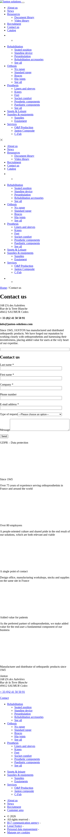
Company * (6, 384)
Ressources (13, 14)
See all (18, 62)
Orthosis (12, 65)
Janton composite (24, 791)
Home (3, 287)
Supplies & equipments (20, 114)
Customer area (15, 810)
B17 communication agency (23, 822)
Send (4, 436)
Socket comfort (23, 98)
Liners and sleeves (24, 88)
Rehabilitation (15, 46)
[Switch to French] (16, 40)
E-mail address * (9, 404)
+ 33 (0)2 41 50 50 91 (12, 691)
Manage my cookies (18, 832)
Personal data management (22, 829)
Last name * (7, 364)
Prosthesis (12, 85)
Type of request (9, 414)
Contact (4, 697)
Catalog (11, 30)
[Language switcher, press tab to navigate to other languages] (8, 278)
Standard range (22, 72)
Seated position (23, 49)
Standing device (23, 52)
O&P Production (23, 127)
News (10, 10)
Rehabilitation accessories (28, 59)
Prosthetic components (27, 101)
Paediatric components (27, 104)
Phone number (8, 394)
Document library (24, 17)
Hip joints (19, 78)
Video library (21, 20)
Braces (18, 75)
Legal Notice (14, 825)
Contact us (13, 27)
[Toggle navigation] (23, 2)
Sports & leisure (16, 771)
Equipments (21, 781)
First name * (7, 374)
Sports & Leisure (16, 111)
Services (12, 124)
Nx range (19, 69)
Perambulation (22, 56)
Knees (18, 91)
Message (5, 429)
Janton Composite (24, 130)
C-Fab (18, 133)
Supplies (19, 117)
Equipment (20, 120)
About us (12, 7)
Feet (16, 95)
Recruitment (14, 23)
